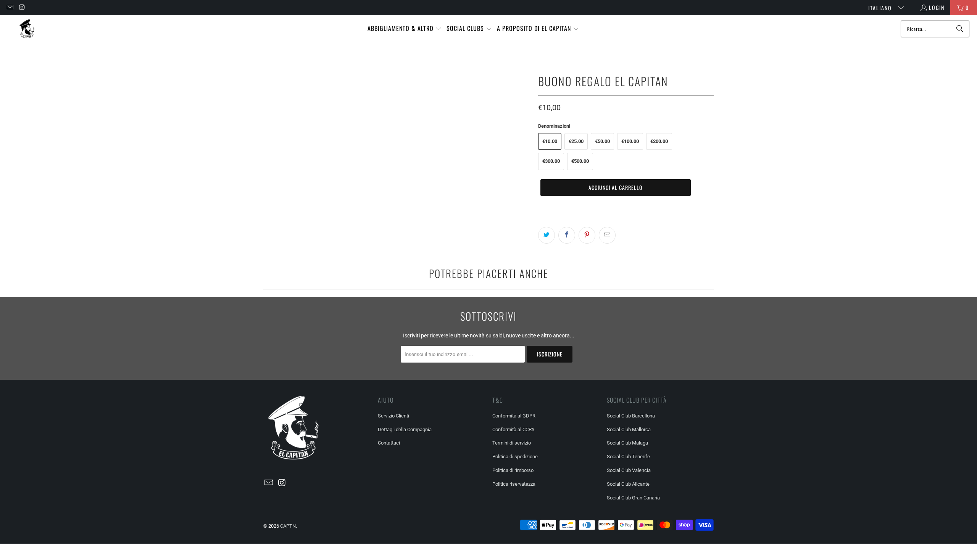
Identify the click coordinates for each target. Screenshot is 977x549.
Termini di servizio (511, 443)
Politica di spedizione (515, 456)
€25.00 (576, 141)
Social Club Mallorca (629, 429)
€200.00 (659, 141)
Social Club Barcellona (631, 416)
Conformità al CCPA (513, 429)
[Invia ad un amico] (607, 235)
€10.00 (549, 141)
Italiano (881, 8)
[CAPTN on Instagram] (22, 7)
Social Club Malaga (627, 443)
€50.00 (602, 141)
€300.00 (551, 161)
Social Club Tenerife (628, 456)
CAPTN (288, 526)
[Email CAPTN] (9, 7)
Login (937, 7)
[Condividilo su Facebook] (566, 235)
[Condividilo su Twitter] (546, 235)
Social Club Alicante (628, 484)
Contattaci (389, 443)
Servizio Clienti (393, 416)
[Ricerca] (959, 29)
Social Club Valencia (629, 470)
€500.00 (580, 161)
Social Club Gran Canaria (633, 498)
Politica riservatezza (513, 484)
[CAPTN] (27, 29)
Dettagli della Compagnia (405, 429)
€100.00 (630, 141)
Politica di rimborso (513, 470)
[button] (405, 28)
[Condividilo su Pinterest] (587, 235)
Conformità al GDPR (513, 416)
